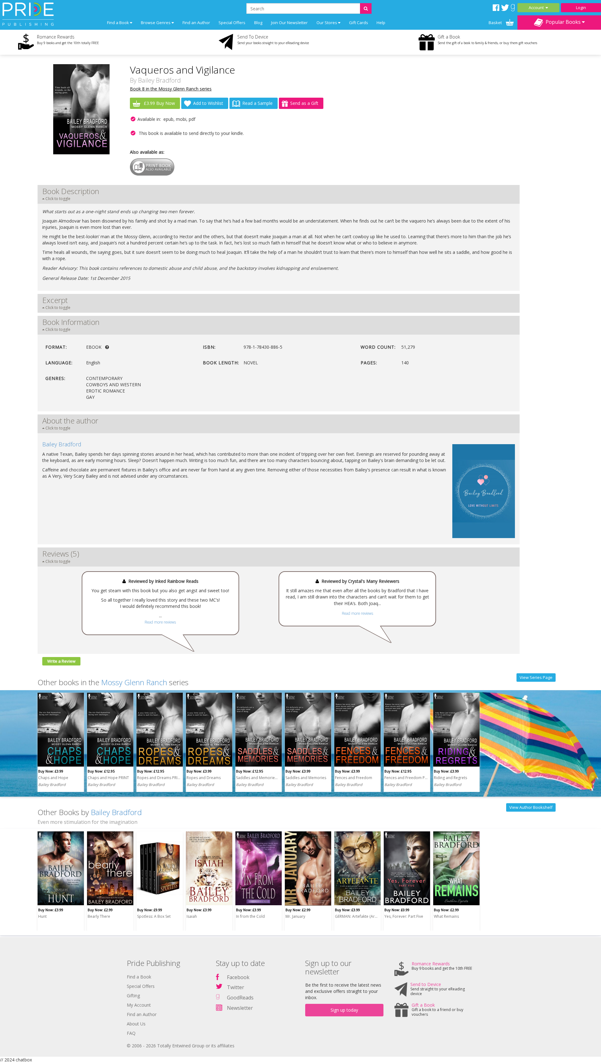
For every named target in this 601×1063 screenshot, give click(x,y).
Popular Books (562, 21)
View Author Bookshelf (530, 807)
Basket (496, 22)
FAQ (131, 1033)
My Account (139, 1005)
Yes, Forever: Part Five (403, 916)
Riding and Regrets (450, 777)
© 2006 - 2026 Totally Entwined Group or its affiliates (180, 1046)
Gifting (133, 996)
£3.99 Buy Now (158, 103)
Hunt (42, 916)
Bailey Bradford (159, 80)
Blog (258, 22)
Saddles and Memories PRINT (257, 777)
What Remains (446, 916)
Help (381, 22)
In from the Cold (250, 916)
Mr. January (295, 916)
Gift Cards (358, 22)
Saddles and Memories (305, 777)
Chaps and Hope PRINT (108, 777)
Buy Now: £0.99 (396, 909)
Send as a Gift (304, 103)
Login (581, 7)
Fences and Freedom (353, 777)
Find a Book (139, 977)
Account (537, 7)
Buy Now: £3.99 (50, 771)
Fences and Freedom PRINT (406, 777)
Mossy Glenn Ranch (134, 682)
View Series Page (536, 677)
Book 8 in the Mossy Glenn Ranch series (171, 89)
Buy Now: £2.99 (100, 909)
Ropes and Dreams (204, 777)
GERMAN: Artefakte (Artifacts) (356, 916)
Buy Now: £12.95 (101, 771)
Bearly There (99, 916)
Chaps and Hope (53, 777)
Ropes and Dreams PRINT (158, 777)
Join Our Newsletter (289, 22)
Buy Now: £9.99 (149, 909)
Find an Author (196, 22)
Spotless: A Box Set (154, 916)
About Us (136, 1024)
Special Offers (231, 22)
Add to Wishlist (208, 103)
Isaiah (192, 916)
